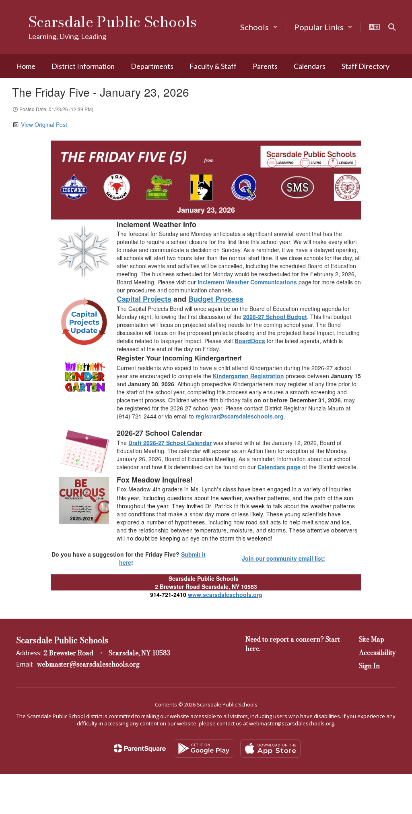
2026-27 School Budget (275, 317)
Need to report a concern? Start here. (292, 643)
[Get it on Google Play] (204, 748)
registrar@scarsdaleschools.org (240, 416)
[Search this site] (392, 27)
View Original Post (44, 124)
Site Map (371, 639)
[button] (259, 27)
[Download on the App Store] (270, 748)
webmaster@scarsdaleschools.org (88, 664)
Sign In (369, 666)
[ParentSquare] (140, 748)
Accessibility (377, 652)
